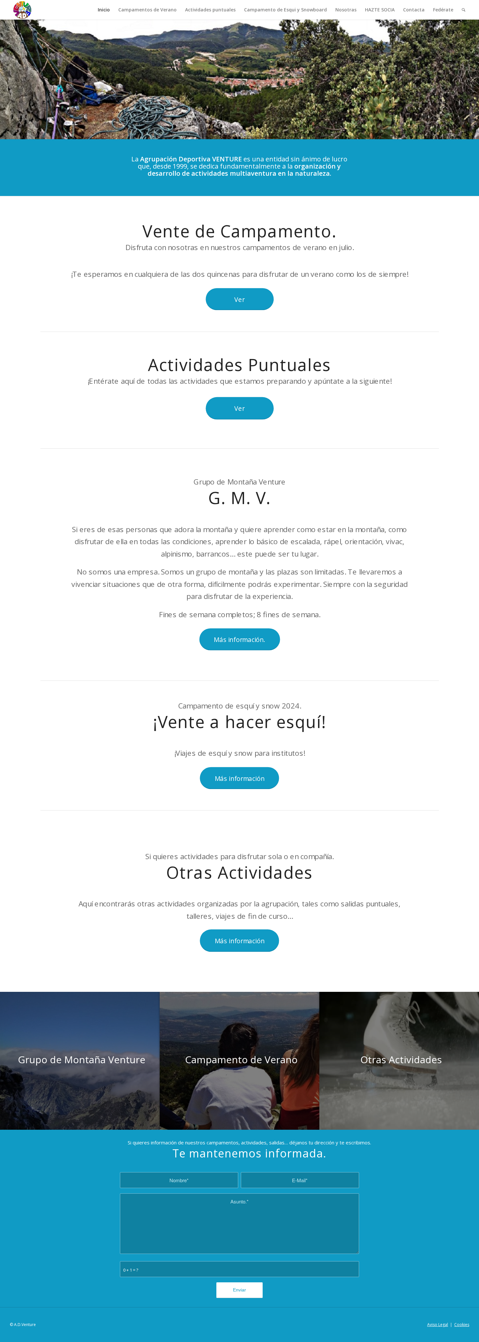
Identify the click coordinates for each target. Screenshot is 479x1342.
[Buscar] (463, 10)
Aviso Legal (437, 1324)
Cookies (461, 1324)
